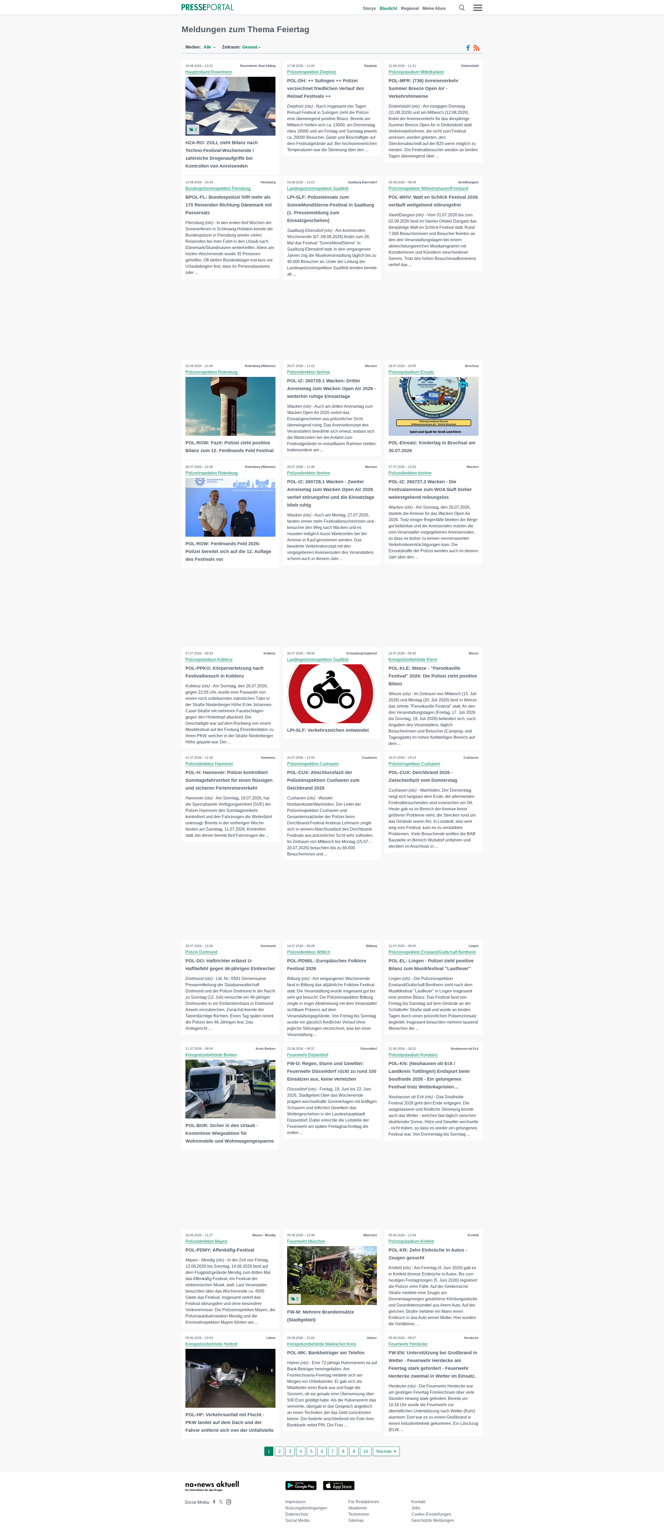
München (370, 1235)
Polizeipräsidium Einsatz (411, 372)
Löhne (270, 1338)
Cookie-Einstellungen (431, 1514)
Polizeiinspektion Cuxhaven (313, 764)
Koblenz (269, 653)
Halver (372, 1338)
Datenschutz (296, 1514)
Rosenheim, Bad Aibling (257, 66)
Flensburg (268, 182)
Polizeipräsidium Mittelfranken (416, 72)
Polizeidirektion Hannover (209, 764)
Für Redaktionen (363, 1502)
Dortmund (268, 946)
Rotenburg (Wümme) (260, 366)
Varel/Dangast (468, 182)
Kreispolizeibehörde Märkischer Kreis (321, 1344)
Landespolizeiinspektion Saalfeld (317, 188)
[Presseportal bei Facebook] (213, 1502)
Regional (410, 8)
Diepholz (370, 66)
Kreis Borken (265, 1049)
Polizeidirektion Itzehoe (308, 372)
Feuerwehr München (306, 1241)
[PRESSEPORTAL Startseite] (207, 7)
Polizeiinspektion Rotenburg (211, 372)
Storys (369, 8)
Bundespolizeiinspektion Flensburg (218, 188)
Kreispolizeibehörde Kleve (413, 659)
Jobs (415, 1508)
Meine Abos (434, 8)
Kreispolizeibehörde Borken (211, 1055)
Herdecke (471, 1338)
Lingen (474, 946)
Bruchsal (472, 366)
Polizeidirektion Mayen (206, 1241)
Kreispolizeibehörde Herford (211, 1344)
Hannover (268, 757)
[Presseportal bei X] (219, 1502)
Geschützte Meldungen (432, 1520)
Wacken (371, 366)
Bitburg (371, 946)
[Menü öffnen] (477, 7)
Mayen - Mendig (263, 1235)
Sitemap (356, 1520)
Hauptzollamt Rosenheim (208, 72)
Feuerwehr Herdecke (408, 1344)
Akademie (357, 1508)
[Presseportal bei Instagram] (227, 1501)
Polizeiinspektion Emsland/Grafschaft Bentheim (432, 952)
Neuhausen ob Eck (465, 1049)
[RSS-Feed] (476, 48)
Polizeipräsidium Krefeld (411, 1241)
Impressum (295, 1502)
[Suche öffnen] (462, 7)
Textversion (358, 1514)
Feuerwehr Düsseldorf (307, 1055)
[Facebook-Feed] (468, 48)
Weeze (474, 653)
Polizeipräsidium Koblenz (209, 659)
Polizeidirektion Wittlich (308, 952)
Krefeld (473, 1235)
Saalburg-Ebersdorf (362, 182)
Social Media (297, 1520)
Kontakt (418, 1502)
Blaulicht (388, 8)
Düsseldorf (369, 1049)
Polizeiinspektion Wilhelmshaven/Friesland (428, 188)
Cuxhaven (369, 757)
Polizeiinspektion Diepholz (311, 72)
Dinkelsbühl (470, 66)
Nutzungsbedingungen (306, 1508)
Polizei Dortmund (201, 952)
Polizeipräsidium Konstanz (413, 1055)
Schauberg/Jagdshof (361, 653)
